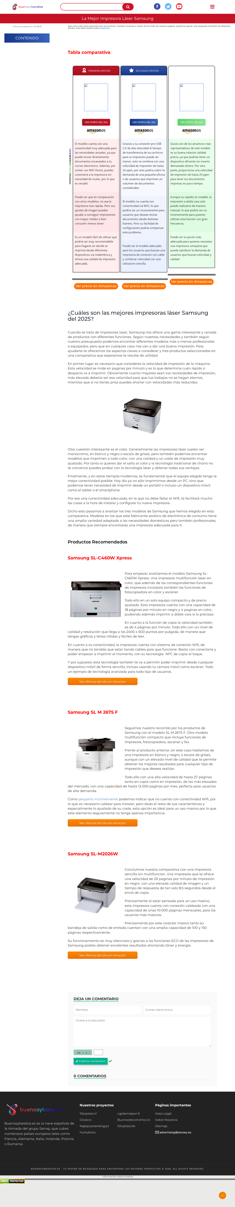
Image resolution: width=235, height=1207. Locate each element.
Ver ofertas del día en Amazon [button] (102, 681)
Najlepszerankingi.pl (94, 1126)
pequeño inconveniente (98, 799)
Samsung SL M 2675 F (93, 712)
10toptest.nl (88, 1113)
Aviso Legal (163, 1113)
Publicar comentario (92, 1061)
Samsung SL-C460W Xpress (100, 558)
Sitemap (161, 1126)
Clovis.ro (85, 1120)
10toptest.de (126, 1126)
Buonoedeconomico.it (133, 1120)
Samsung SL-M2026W (93, 853)
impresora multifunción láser (182, 578)
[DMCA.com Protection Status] (12, 1183)
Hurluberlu (88, 1132)
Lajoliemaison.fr (128, 1113)
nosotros (104, 28)
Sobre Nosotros (166, 1120)
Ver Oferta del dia (96, 122)
